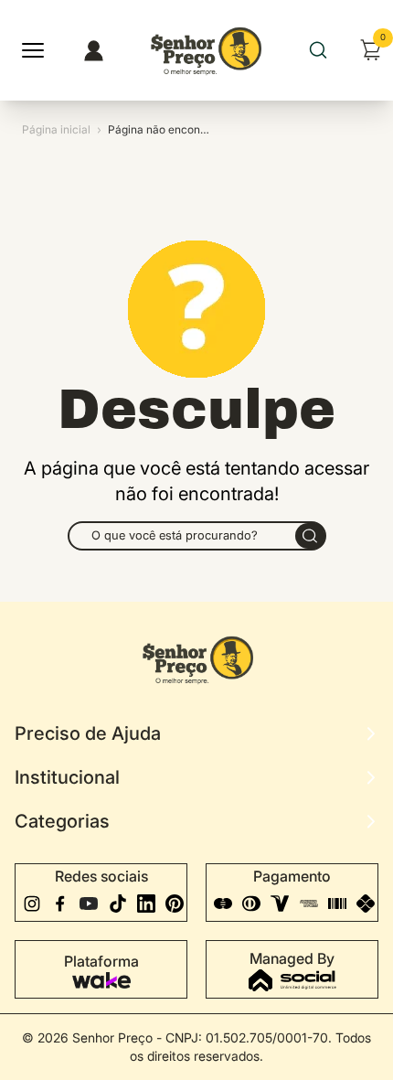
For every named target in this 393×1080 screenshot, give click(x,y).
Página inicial (56, 129)
